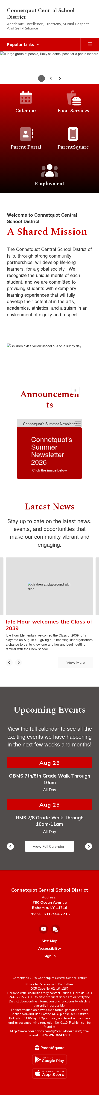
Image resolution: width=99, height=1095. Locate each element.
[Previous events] (10, 846)
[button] (23, 44)
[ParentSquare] (50, 1047)
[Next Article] (18, 662)
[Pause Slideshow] (75, 390)
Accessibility (49, 948)
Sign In (50, 956)
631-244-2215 (57, 914)
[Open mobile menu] (90, 44)
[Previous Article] (9, 662)
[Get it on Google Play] (49, 1060)
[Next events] (88, 846)
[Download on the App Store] (49, 1073)
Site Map (49, 940)
